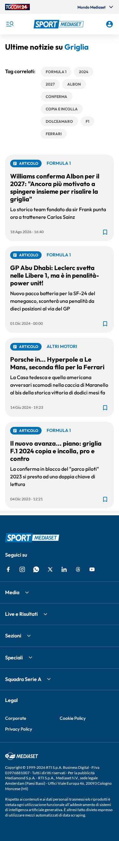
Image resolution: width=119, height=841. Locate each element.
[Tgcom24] (17, 7)
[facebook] (8, 569)
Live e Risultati (21, 614)
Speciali (14, 657)
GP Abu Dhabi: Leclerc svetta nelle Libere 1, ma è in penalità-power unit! (54, 275)
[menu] (9, 24)
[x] (50, 569)
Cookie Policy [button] (73, 718)
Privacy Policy (18, 729)
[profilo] (109, 24)
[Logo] (60, 24)
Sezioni (13, 635)
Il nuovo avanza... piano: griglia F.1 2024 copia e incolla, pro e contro (56, 450)
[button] (60, 24)
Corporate (15, 718)
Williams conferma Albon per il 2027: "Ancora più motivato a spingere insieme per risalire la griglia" (54, 187)
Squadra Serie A (23, 679)
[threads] (78, 569)
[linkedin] (64, 569)
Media (12, 592)
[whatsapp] (36, 569)
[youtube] (92, 569)
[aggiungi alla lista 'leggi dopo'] (105, 232)
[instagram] (22, 569)
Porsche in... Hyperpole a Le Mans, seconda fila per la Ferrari (57, 363)
